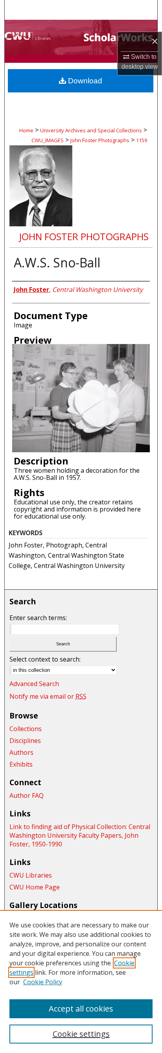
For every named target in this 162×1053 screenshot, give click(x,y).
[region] (81, 981)
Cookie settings (81, 1034)
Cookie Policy (42, 982)
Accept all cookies (81, 1008)
